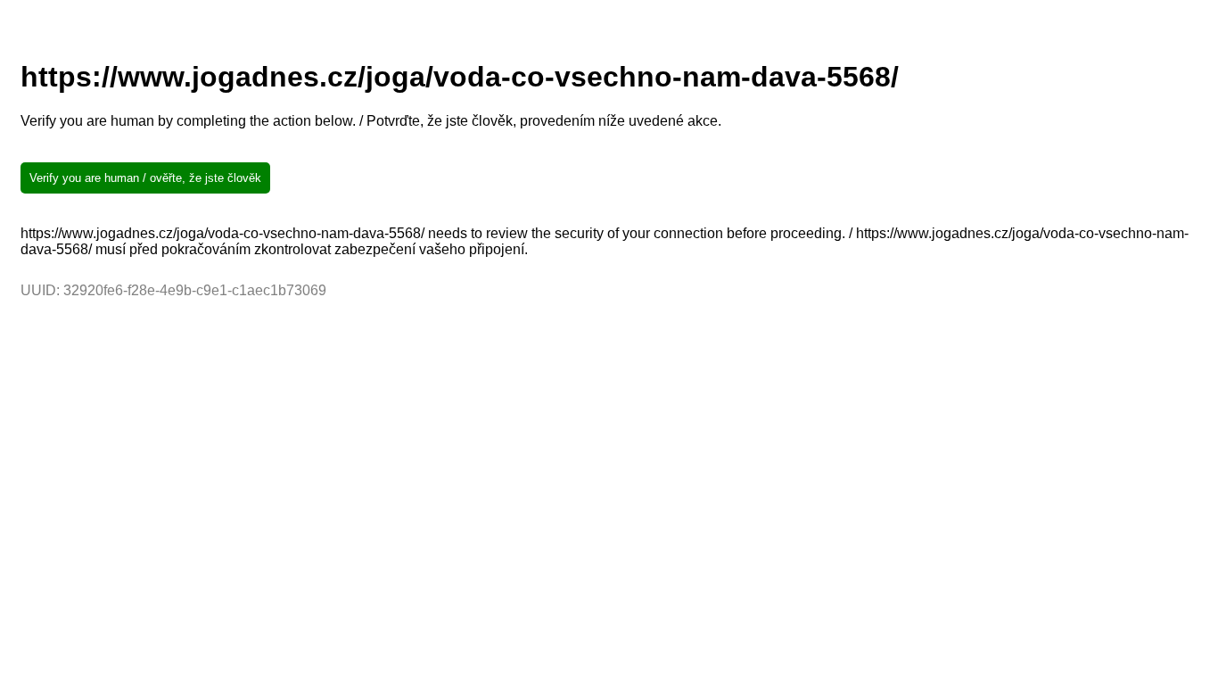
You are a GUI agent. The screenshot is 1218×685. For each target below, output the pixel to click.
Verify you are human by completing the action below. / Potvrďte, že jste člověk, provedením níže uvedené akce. (371, 120)
